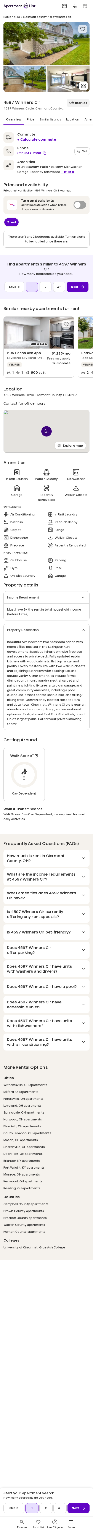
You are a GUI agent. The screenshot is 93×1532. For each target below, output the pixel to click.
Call (85, 151)
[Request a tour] (85, 6)
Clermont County (35, 17)
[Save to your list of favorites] (82, 29)
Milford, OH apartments (20, 1092)
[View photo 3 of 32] (68, 79)
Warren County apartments (24, 1225)
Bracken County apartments (25, 1218)
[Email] (64, 6)
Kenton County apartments (24, 1231)
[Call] (75, 6)
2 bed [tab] (11, 222)
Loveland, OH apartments (22, 1105)
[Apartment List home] (19, 6)
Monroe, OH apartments (21, 1174)
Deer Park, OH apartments (23, 1154)
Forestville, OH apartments (23, 1098)
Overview (14, 119)
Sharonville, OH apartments (24, 1147)
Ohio (17, 17)
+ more (67, 172)
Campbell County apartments (25, 1204)
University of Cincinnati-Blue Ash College (34, 1247)
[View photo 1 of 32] (46, 43)
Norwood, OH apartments (22, 1119)
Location (72, 119)
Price (31, 119)
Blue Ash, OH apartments (22, 1126)
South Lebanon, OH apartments (27, 1133)
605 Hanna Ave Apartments (31, 353)
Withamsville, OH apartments (25, 1085)
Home (7, 17)
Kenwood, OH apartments (22, 1181)
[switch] (46, 205)
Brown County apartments (23, 1211)
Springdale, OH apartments (23, 1112)
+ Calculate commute (36, 139)
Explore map (73, 445)
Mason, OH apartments (20, 1140)
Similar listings (50, 119)
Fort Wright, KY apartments (24, 1167)
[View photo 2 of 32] (24, 79)
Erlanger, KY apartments (21, 1160)
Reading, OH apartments (21, 1188)
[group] (39, 333)
